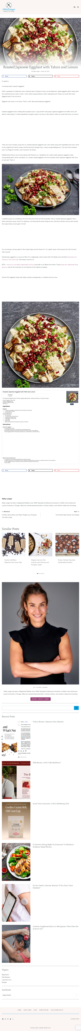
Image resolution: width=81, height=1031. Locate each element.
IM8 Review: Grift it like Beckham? (47, 763)
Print (72, 404)
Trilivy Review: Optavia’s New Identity (48, 722)
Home (19, 1010)
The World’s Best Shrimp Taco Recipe (67, 513)
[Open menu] (74, 7)
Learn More (75, 1018)
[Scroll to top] (77, 1028)
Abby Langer (36, 71)
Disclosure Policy (57, 1010)
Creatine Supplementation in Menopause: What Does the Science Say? (55, 927)
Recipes (40, 63)
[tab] (37, 573)
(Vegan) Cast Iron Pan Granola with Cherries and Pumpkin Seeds (40, 562)
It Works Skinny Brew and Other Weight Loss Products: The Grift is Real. (19, 514)
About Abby (27, 1010)
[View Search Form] (78, 7)
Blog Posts (5, 975)
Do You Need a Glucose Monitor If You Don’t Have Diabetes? (53, 886)
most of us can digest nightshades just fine (20, 265)
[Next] (76, 552)
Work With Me (43, 1010)
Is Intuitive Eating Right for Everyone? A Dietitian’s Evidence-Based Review (53, 845)
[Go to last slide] (4, 552)
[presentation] (14, 544)
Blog (35, 1010)
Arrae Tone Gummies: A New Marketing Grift (51, 804)
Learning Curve (6, 980)
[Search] (76, 708)
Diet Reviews (6, 977)
